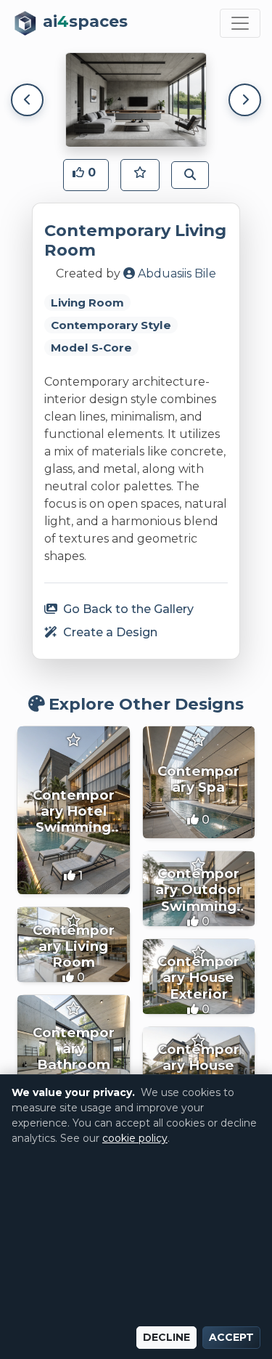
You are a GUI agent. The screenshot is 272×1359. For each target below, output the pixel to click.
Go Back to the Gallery (127, 609)
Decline (166, 1337)
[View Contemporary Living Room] (73, 944)
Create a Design (108, 632)
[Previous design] (27, 100)
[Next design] (244, 100)
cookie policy (135, 1138)
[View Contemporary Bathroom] (73, 1051)
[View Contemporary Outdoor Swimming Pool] (199, 888)
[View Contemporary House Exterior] (199, 976)
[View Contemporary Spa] (199, 782)
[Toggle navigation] (240, 23)
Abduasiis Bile (175, 273)
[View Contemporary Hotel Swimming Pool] (73, 810)
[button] (86, 175)
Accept (231, 1337)
